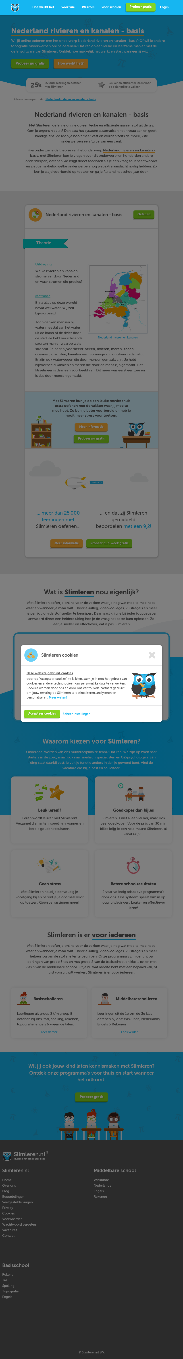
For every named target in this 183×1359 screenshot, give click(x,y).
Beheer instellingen (76, 714)
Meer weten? (58, 697)
